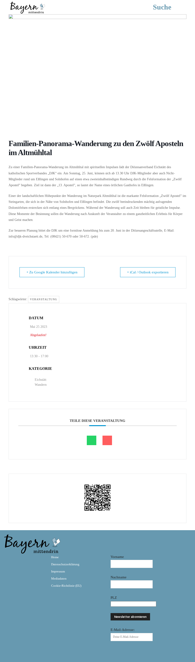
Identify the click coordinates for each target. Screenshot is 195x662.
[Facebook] (9, 560)
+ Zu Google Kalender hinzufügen (52, 272)
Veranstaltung (43, 299)
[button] (169, 7)
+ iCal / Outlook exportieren (148, 272)
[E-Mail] (107, 440)
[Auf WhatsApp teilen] (91, 440)
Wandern (41, 384)
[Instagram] (23, 560)
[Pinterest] (36, 560)
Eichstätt (40, 379)
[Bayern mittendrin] (27, 7)
